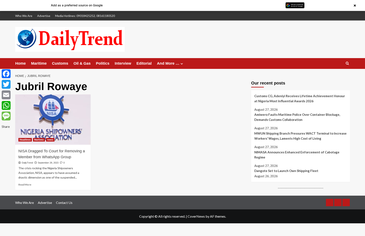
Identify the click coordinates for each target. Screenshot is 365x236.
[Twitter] (6, 84)
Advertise (43, 16)
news (50, 139)
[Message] (6, 116)
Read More (24, 184)
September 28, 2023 (48, 162)
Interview (123, 63)
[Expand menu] (181, 63)
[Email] (6, 95)
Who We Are (23, 16)
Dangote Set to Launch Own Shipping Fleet (286, 171)
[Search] (347, 63)
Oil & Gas (82, 63)
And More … (168, 63)
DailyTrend (27, 162)
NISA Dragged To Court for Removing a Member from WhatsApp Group (51, 154)
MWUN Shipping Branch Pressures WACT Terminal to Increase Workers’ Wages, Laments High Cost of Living (300, 135)
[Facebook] (6, 73)
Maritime (39, 63)
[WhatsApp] (6, 105)
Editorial (144, 63)
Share (6, 126)
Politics (102, 63)
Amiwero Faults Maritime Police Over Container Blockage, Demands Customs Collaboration (297, 117)
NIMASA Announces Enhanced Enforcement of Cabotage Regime (296, 154)
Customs (60, 63)
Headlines (25, 139)
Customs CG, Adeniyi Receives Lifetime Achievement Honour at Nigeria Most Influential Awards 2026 (299, 98)
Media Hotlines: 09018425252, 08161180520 (85, 16)
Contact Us (64, 203)
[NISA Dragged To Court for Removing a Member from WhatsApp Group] (53, 119)
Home (20, 63)
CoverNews (196, 216)
